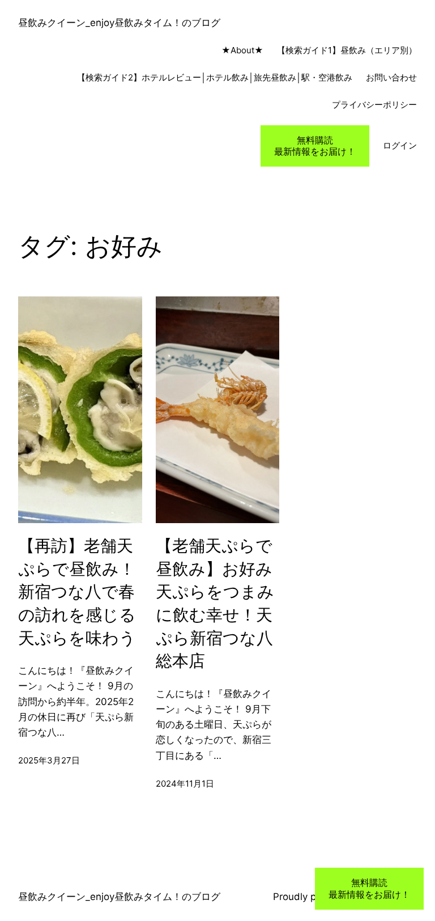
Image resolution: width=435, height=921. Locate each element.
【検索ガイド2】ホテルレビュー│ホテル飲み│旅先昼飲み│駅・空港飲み (214, 77)
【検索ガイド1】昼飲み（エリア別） (347, 50)
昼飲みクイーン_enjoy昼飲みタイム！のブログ (119, 22)
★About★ (229, 50)
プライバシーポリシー (374, 104)
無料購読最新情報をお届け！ (315, 146)
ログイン (400, 145)
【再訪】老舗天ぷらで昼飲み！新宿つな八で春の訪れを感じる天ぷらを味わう (77, 591)
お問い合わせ (391, 77)
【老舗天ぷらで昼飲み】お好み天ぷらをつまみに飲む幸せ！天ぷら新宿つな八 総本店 (215, 603)
